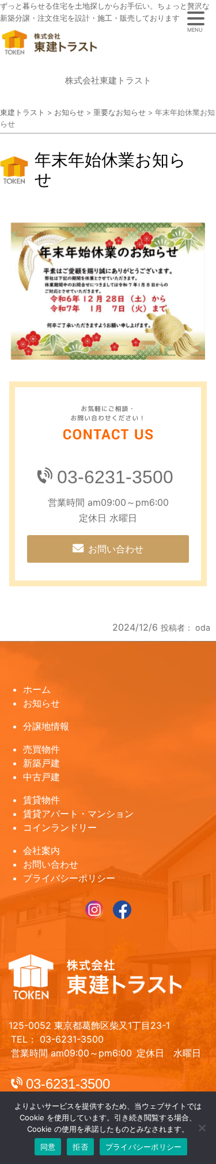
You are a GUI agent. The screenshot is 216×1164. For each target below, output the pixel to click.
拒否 (80, 1146)
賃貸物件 (41, 800)
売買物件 (41, 749)
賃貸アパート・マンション (78, 813)
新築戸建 (41, 763)
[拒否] (201, 1128)
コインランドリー (60, 827)
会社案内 (41, 850)
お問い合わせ (115, 549)
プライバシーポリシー (69, 878)
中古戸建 (41, 777)
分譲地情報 (46, 726)
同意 (48, 1146)
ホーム (37, 689)
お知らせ (41, 703)
